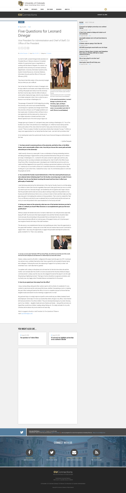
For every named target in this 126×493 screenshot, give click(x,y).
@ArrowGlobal (55, 432)
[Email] (25, 48)
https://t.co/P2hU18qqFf (35, 434)
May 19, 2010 (36, 53)
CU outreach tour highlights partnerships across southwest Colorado (62, 338)
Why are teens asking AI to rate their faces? (89, 58)
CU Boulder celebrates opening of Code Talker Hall (90, 43)
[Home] (31, 3)
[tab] (81, 22)
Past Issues (50, 9)
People (42, 9)
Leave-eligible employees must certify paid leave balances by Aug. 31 (93, 38)
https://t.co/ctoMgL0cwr (99, 432)
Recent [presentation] (81, 22)
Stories (26, 9)
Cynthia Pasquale (23, 53)
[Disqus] (48, 367)
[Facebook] (19, 48)
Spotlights (34, 9)
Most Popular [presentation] (89, 22)
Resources (58, 9)
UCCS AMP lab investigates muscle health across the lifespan (93, 47)
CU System (48, 53)
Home (20, 9)
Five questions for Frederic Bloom (29, 337)
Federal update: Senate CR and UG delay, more (89, 62)
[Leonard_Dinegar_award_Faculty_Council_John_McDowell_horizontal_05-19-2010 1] (44, 252)
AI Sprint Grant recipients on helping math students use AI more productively (92, 33)
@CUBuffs (42, 431)
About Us (67, 9)
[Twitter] (22, 48)
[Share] (28, 48)
